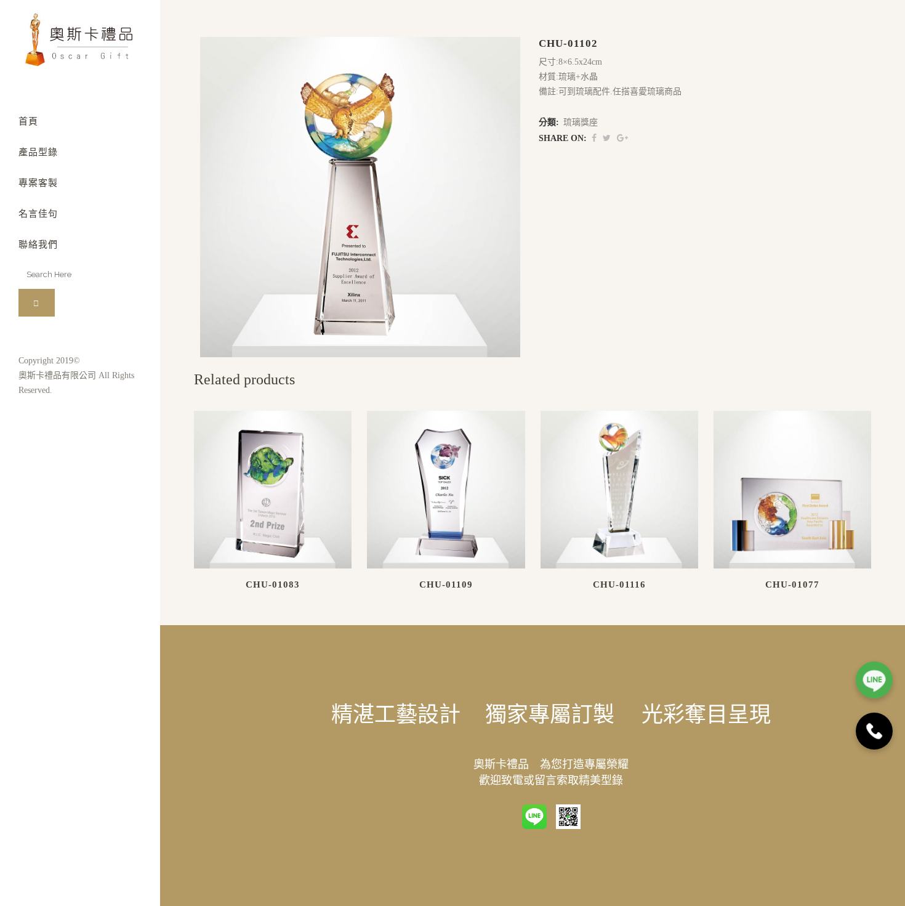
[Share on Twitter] (607, 138)
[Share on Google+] (622, 138)
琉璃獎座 (580, 122)
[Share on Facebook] (594, 138)
